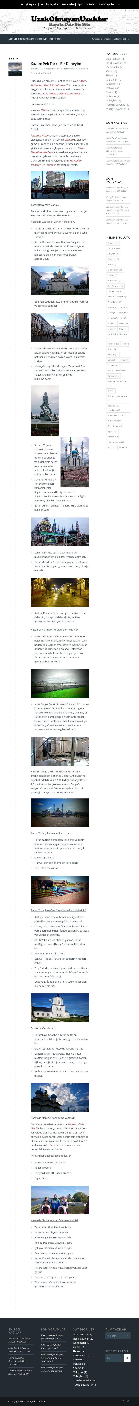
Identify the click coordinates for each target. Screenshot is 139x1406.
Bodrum (113, 275)
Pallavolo (111, 88)
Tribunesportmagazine (118, 398)
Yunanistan (114, 420)
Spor (109, 92)
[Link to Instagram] (122, 1401)
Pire (125, 343)
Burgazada (114, 280)
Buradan (54, 1145)
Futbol (124, 307)
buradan (51, 164)
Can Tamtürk (115, 286)
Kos (123, 318)
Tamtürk (113, 376)
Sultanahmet (115, 365)
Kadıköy (112, 318)
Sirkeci (124, 360)
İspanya (112, 431)
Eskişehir (122, 296)
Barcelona (114, 248)
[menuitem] (29, 4)
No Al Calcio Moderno (117, 336)
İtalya (112, 447)
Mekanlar (111, 79)
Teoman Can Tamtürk (41, 73)
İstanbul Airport (116, 442)
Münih (112, 329)
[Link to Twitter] (128, 1401)
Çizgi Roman (115, 426)
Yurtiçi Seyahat (114, 108)
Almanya (113, 243)
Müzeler (111, 83)
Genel (109, 71)
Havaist (122, 312)
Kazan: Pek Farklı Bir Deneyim (56, 63)
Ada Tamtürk (113, 58)
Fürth (111, 312)
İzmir (123, 447)
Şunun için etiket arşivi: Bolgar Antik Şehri (35, 39)
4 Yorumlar (49, 68)
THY (111, 391)
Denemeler (112, 67)
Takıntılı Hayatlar (116, 370)
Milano (123, 323)
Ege (111, 296)
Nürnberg (113, 343)
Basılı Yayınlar (114, 63)
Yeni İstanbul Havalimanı (114, 407)
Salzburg (113, 354)
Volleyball (111, 100)
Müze (123, 329)
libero (109, 75)
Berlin (112, 264)
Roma (112, 349)
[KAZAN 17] (15, 69)
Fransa (112, 307)
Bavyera (113, 253)
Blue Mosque (115, 269)
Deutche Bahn (115, 291)
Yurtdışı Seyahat (67, 68)
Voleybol (111, 96)
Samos (112, 360)
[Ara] (118, 4)
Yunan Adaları (116, 415)
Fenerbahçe (114, 302)
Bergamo (113, 259)
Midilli (112, 323)
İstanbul (113, 436)
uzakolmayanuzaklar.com (33, 1401)
